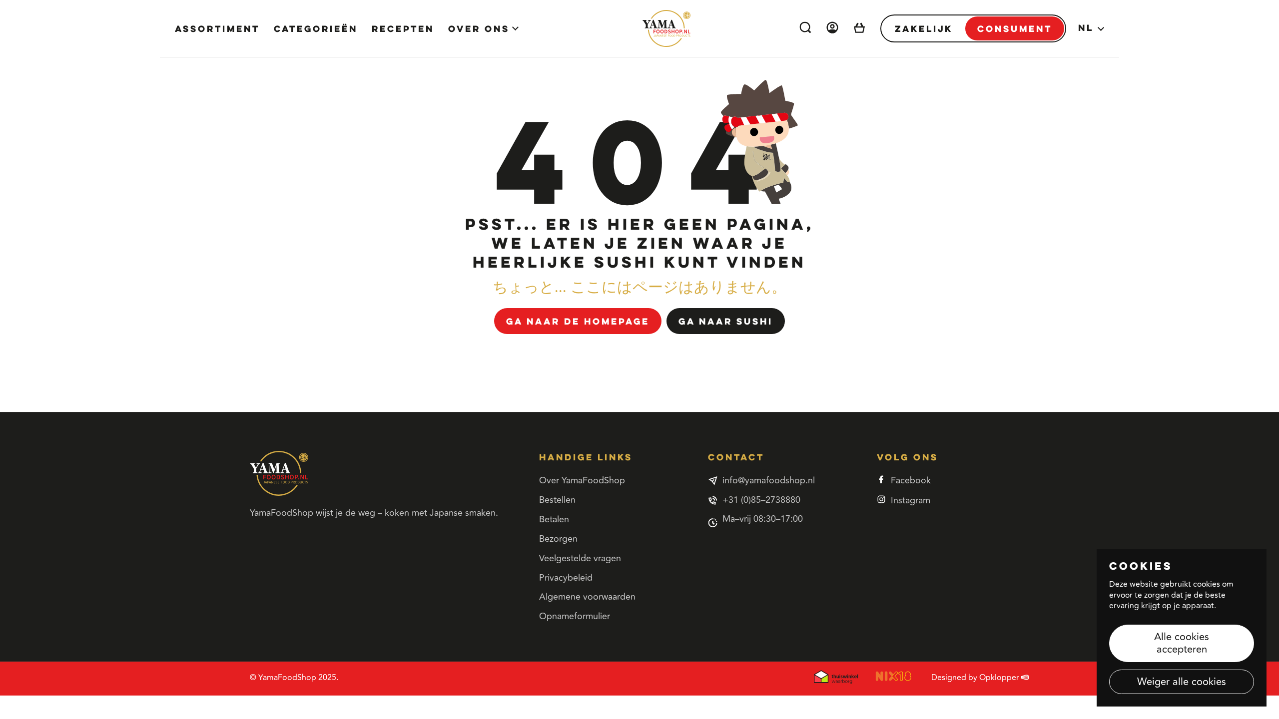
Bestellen (557, 500)
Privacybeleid (566, 578)
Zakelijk (924, 28)
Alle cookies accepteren (1181, 643)
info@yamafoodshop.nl (768, 481)
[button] (859, 28)
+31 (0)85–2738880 (761, 500)
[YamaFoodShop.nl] (666, 28)
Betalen (554, 519)
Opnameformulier (574, 616)
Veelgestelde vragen (580, 558)
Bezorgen (558, 539)
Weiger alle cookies (1181, 682)
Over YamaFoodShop (582, 480)
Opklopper (1000, 678)
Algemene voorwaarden (587, 597)
